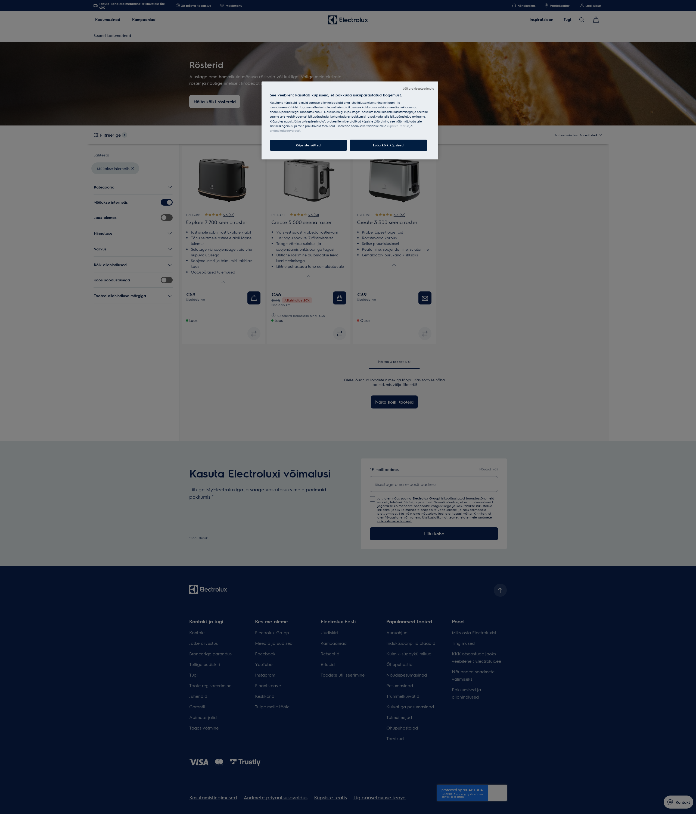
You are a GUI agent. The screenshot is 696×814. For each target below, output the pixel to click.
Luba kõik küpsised (388, 145)
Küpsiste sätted (308, 145)
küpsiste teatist (398, 126)
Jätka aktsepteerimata (418, 88)
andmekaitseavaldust (285, 130)
